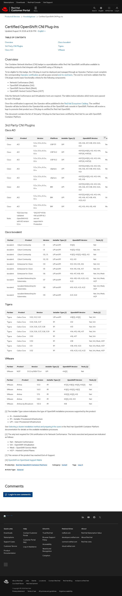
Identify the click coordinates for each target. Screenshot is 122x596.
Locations (42, 581)
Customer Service (10, 546)
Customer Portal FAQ (29, 541)
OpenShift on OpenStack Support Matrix (25, 460)
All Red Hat (109, 11)
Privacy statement (18, 591)
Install (64, 465)
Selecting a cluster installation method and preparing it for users (35, 426)
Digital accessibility (65, 591)
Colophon (46, 555)
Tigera (60, 46)
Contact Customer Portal (30, 534)
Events (34, 581)
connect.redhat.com (69, 542)
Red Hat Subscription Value (91, 533)
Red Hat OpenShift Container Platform (31, 465)
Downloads (20, 2)
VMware (61, 50)
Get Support (48, 2)
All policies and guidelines (47, 591)
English (101, 11)
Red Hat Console (34, 2)
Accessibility (47, 544)
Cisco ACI (9, 50)
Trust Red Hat (48, 533)
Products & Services (12, 17)
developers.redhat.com (70, 537)
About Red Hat (86, 537)
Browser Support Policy (49, 538)
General (20, 470)
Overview (9, 42)
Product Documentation (10, 551)
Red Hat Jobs (86, 542)
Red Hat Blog (67, 581)
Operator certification (29, 75)
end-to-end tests (65, 75)
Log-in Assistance (29, 547)
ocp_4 (80, 465)
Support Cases (9, 542)
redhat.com (66, 533)
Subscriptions (9, 2)
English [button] (41, 31)
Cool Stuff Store (18, 584)
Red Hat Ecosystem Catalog (76, 103)
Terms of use (32, 591)
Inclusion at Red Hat (82, 581)
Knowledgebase (29, 17)
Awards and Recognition (47, 550)
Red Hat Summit (32, 584)
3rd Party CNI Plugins (14, 46)
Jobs (27, 581)
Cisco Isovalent (64, 42)
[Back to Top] (119, 591)
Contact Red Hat (54, 581)
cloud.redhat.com (68, 546)
